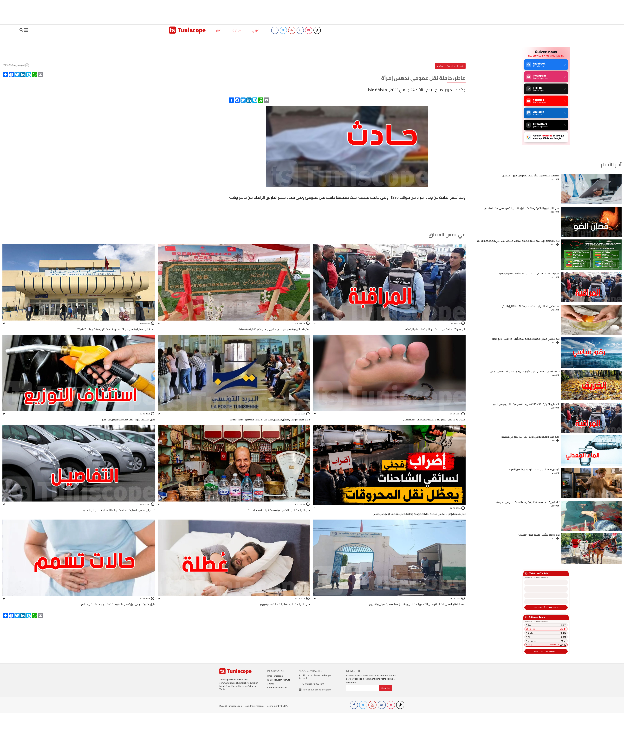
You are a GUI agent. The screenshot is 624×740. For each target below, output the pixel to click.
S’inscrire (385, 688)
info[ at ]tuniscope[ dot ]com (317, 689)
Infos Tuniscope (275, 675)
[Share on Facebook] (315, 323)
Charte (270, 683)
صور (218, 30)
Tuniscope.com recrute (278, 679)
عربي (255, 30)
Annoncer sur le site (277, 687)
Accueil (460, 66)
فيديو (237, 30)
